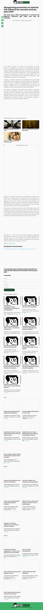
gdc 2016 (14, 249)
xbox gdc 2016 (7, 249)
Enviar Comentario (9, 289)
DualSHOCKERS (11, 243)
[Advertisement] (21, 108)
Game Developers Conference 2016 (26, 249)
